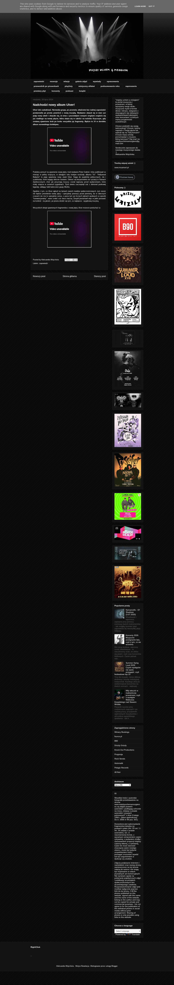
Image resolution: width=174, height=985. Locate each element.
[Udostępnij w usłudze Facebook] (73, 260)
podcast (69, 91)
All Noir (117, 772)
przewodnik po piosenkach (46, 86)
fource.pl (118, 736)
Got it (152, 6)
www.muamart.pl (121, 167)
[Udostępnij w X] (71, 260)
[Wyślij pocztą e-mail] (66, 260)
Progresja (118, 754)
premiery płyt (40, 91)
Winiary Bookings (121, 732)
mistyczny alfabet (86, 86)
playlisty (69, 86)
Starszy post (100, 276)
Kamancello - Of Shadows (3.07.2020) (133, 612)
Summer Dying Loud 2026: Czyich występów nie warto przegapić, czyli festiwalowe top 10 (127, 668)
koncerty (56, 91)
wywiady (97, 81)
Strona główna (70, 276)
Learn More (140, 6)
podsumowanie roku (110, 86)
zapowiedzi (39, 81)
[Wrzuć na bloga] (68, 260)
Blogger (114, 966)
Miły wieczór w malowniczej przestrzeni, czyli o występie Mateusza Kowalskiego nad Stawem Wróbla (127, 697)
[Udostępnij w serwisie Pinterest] (76, 260)
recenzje (54, 81)
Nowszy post (39, 276)
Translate (136, 934)
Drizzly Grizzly (120, 745)
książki (82, 91)
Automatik (118, 763)
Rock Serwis (119, 759)
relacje (66, 81)
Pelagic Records (121, 768)
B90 (116, 741)
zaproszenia (131, 86)
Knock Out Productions (124, 750)
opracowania (113, 81)
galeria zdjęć (81, 81)
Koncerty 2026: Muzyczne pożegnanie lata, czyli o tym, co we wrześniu (133, 639)
